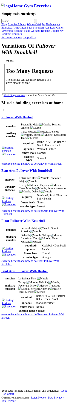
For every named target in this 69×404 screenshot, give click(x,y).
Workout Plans (21, 30)
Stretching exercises (14, 95)
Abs (47, 27)
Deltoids (54, 131)
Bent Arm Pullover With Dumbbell (26, 170)
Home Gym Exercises (31, 6)
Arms (16, 27)
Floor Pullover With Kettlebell (23, 221)
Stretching (7, 30)
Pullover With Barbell (17, 117)
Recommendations (11, 37)
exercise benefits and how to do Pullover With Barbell (31, 163)
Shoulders (38, 27)
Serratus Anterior (57, 188)
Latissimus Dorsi (28, 177)
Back (29, 27)
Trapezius (45, 185)
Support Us (29, 37)
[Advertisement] (34, 353)
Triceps (37, 134)
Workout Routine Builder (45, 30)
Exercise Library (17, 24)
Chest (22, 27)
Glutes (60, 27)
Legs (53, 27)
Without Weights (36, 24)
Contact (9, 393)
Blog (4, 24)
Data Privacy (55, 397)
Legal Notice (38, 397)
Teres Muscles (29, 131)
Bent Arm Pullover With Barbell (24, 271)
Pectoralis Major (30, 124)
